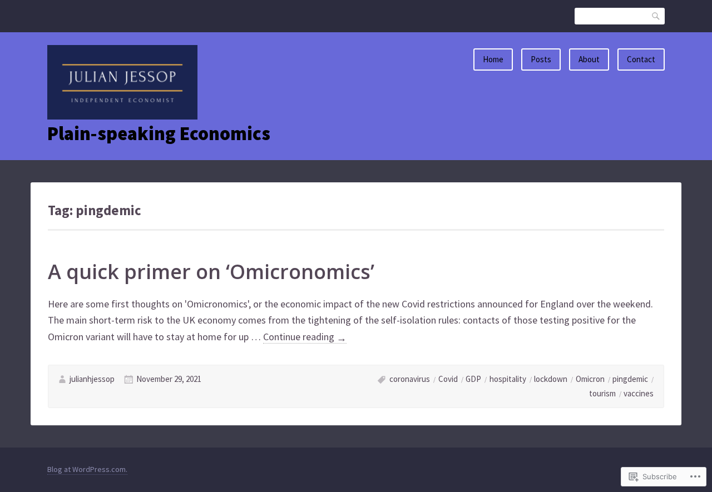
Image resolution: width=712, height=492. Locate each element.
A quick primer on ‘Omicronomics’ (211, 271)
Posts (541, 59)
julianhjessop (92, 379)
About (589, 59)
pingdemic (630, 379)
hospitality (508, 379)
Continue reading (305, 337)
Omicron (590, 379)
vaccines (639, 393)
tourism (602, 393)
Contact (641, 59)
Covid (448, 379)
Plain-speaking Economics (158, 133)
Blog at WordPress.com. (87, 469)
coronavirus (409, 379)
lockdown (550, 379)
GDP (473, 379)
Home (493, 59)
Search (656, 16)
